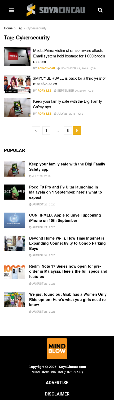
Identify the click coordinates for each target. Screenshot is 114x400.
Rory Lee (44, 90)
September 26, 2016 (71, 90)
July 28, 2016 (66, 113)
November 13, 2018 (74, 68)
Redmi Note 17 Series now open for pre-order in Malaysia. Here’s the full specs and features (68, 271)
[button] (11, 10)
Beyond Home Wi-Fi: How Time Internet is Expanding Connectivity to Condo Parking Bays (67, 243)
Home (8, 28)
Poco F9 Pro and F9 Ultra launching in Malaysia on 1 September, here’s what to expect (65, 192)
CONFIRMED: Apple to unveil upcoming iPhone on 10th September (65, 217)
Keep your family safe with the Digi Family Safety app (67, 166)
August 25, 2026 (43, 204)
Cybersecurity (36, 28)
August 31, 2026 (43, 255)
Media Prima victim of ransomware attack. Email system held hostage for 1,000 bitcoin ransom (69, 55)
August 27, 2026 (43, 227)
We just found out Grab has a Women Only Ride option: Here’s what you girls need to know (68, 299)
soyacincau (46, 68)
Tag (19, 28)
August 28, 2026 (43, 283)
